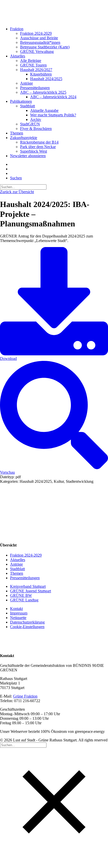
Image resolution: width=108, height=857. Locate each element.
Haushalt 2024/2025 (46, 79)
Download (8, 358)
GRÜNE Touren (33, 65)
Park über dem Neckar (38, 147)
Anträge (26, 83)
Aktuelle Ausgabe (44, 110)
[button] (16, 178)
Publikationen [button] (21, 101)
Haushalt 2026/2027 (36, 69)
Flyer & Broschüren (36, 128)
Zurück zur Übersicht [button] (17, 192)
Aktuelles (17, 56)
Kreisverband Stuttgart (28, 586)
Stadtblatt (27, 106)
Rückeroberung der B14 (39, 142)
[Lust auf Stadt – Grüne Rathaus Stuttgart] (54, 11)
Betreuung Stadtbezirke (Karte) (45, 47)
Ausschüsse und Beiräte (39, 38)
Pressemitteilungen (35, 88)
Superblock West (33, 151)
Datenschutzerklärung (27, 622)
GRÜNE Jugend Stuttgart (30, 591)
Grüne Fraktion (25, 696)
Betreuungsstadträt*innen (40, 42)
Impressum (18, 613)
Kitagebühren (41, 74)
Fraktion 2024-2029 (36, 33)
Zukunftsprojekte (23, 137)
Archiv (35, 119)
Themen (16, 133)
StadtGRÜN (30, 124)
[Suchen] (23, 187)
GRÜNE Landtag (24, 600)
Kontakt (16, 608)
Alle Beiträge (30, 60)
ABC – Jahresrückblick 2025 (43, 92)
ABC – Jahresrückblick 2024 (53, 97)
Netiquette (18, 617)
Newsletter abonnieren (28, 156)
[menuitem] (53, 40)
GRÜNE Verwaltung (37, 51)
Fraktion (16, 29)
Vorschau (7, 472)
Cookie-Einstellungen (27, 627)
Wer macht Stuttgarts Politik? (53, 115)
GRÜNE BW (21, 595)
